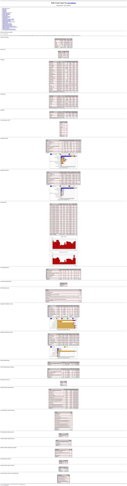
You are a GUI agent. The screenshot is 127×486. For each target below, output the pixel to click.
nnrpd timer (4, 11)
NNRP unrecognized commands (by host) (8, 26)
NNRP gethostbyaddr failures (7, 25)
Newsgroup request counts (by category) (8, 28)
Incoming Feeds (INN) (6, 13)
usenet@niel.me (6, 485)
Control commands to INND (6, 12)
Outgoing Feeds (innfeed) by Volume (8, 19)
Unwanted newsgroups (6, 17)
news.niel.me (71, 3)
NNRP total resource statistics (7, 23)
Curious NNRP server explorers (7, 24)
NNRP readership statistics (6, 20)
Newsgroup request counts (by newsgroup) (9, 29)
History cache (4, 9)
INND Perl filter (4, 18)
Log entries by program (6, 8)
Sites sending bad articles (6, 16)
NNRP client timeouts (5, 27)
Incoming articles (5, 15)
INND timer (4, 10)
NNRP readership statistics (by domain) (8, 21)
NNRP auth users (5, 22)
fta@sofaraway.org (22, 484)
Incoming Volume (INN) (6, 14)
